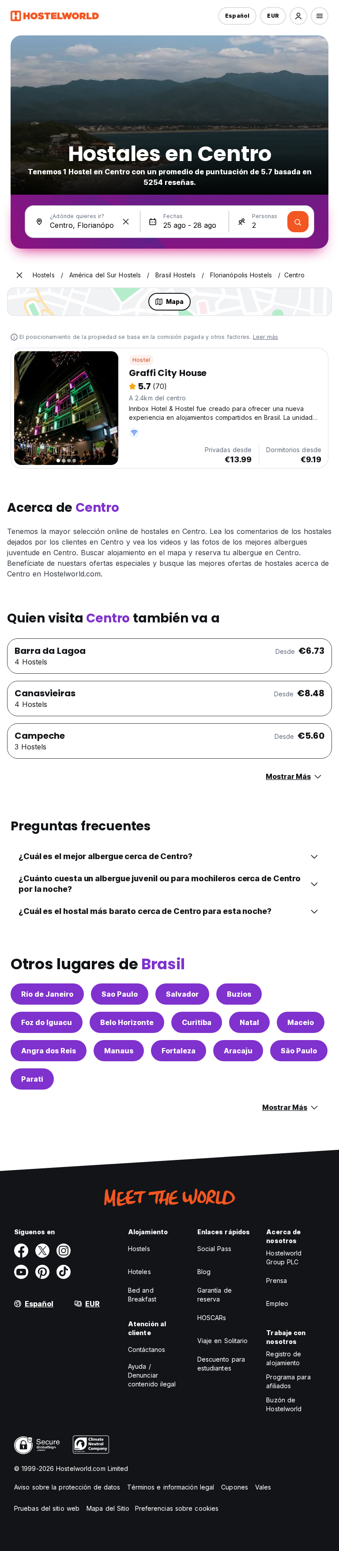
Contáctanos (146, 1349)
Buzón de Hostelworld (283, 1404)
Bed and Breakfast (142, 1294)
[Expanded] (19, 275)
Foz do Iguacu (46, 1022)
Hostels (139, 1248)
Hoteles (139, 1271)
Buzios (239, 994)
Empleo (277, 1303)
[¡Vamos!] (298, 221)
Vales (263, 1487)
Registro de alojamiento (283, 1358)
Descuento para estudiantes (221, 1363)
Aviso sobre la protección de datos (67, 1487)
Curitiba (196, 1022)
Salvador (182, 994)
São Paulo (299, 1050)
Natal (249, 1022)
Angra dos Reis (48, 1050)
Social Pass (214, 1248)
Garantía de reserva (214, 1294)
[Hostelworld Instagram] (63, 1251)
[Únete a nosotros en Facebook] (21, 1251)
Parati (32, 1079)
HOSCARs (211, 1317)
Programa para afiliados (288, 1381)
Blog (204, 1271)
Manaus (118, 1050)
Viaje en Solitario (222, 1340)
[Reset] (125, 221)
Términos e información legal (170, 1487)
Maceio (300, 1022)
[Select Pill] (298, 16)
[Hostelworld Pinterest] (42, 1272)
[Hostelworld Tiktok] (63, 1272)
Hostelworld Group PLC (283, 1257)
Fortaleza (179, 1050)
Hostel (141, 360)
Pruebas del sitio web (46, 1508)
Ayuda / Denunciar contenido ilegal (152, 1375)
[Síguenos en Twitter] (42, 1251)
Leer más (266, 337)
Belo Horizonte (127, 1022)
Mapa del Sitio (108, 1508)
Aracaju (238, 1050)
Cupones (234, 1487)
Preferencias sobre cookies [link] (177, 1508)
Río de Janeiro (47, 994)
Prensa (276, 1280)
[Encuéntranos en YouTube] (21, 1272)
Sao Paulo (120, 994)
